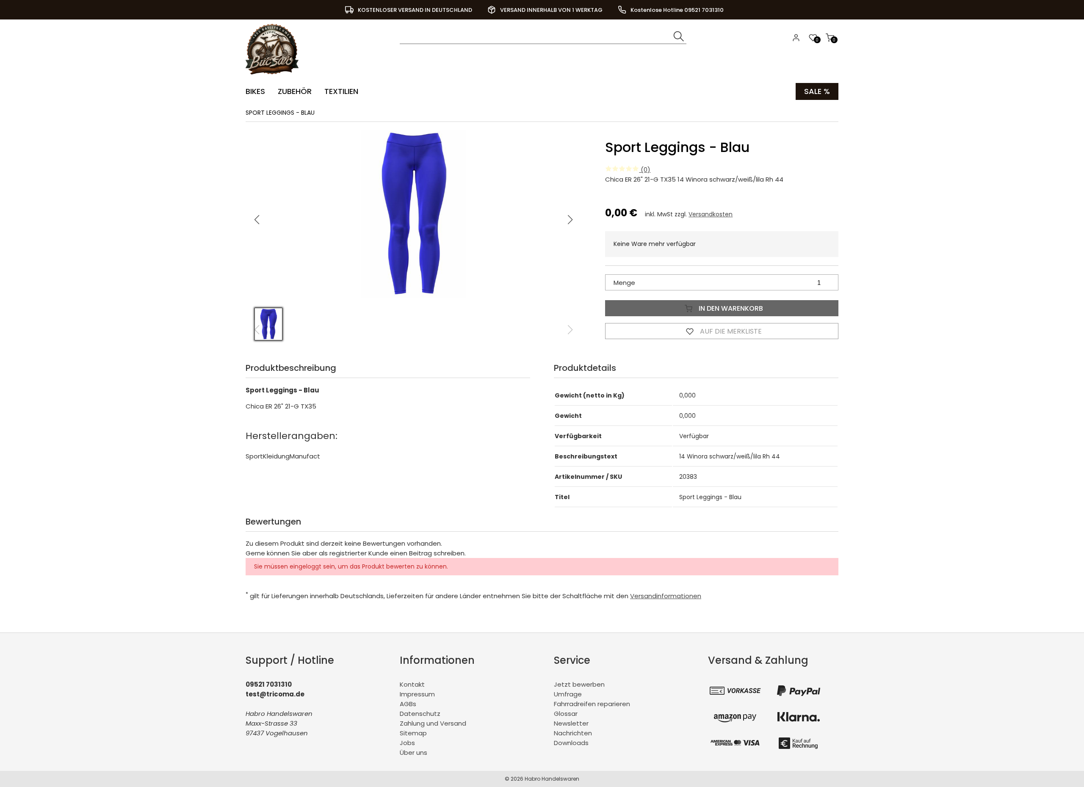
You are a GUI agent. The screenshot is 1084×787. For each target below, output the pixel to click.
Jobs (407, 742)
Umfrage (568, 694)
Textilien (341, 91)
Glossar (566, 713)
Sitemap (413, 733)
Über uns (413, 752)
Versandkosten (711, 214)
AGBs (408, 703)
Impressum (417, 694)
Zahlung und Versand (433, 723)
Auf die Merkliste (730, 331)
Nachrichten (573, 733)
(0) (644, 169)
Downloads (571, 742)
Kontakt (412, 684)
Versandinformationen (665, 595)
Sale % (817, 91)
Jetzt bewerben (579, 684)
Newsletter (571, 723)
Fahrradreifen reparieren (592, 703)
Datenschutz (420, 713)
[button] (570, 219)
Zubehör (295, 91)
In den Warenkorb (730, 308)
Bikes (255, 91)
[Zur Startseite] (274, 76)
